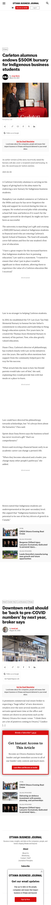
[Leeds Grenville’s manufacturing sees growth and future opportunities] (10, 554)
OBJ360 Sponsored (25, 539)
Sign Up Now (25, 899)
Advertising (25, 856)
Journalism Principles (25, 861)
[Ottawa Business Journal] (26, 3)
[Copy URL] (12, 126)
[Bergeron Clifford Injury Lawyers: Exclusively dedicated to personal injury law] (10, 543)
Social (21, 528)
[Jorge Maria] (5, 77)
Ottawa (5, 49)
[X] (28, 126)
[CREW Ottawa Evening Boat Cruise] (10, 532)
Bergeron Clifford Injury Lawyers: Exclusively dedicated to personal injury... (33, 544)
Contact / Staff (26, 858)
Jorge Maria (15, 76)
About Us (25, 853)
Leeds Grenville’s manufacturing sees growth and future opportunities (33, 556)
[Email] (17, 126)
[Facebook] (23, 126)
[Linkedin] (34, 126)
